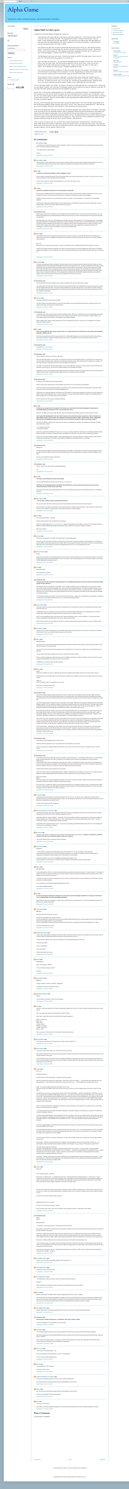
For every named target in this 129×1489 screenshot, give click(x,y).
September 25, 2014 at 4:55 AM (44, 207)
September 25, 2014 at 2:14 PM (44, 973)
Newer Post (37, 1459)
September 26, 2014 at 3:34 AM (44, 1371)
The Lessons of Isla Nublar (119, 52)
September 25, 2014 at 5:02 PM (44, 1271)
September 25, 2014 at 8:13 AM (44, 440)
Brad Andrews (40, 1048)
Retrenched (39, 795)
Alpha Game (23, 10)
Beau (37, 1401)
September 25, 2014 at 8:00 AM (44, 401)
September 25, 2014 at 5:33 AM (44, 257)
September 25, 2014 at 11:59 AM (44, 841)
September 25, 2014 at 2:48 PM (44, 988)
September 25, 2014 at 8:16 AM (44, 471)
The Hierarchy (116, 28)
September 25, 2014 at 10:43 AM (44, 750)
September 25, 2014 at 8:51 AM (44, 546)
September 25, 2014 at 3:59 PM (44, 1064)
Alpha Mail (40, 134)
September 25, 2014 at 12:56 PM (44, 904)
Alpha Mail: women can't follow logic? (18, 69)
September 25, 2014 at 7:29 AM (44, 307)
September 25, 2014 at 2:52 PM (44, 1001)
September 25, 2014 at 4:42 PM (44, 1253)
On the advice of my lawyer (16, 63)
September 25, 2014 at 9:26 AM (44, 634)
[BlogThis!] (52, 132)
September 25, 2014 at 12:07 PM (44, 862)
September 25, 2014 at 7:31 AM (44, 324)
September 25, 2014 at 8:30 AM (44, 531)
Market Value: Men (117, 32)
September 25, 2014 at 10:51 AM (44, 790)
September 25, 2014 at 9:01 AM (44, 574)
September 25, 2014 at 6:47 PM (44, 1303)
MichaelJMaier (40, 143)
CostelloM (38, 262)
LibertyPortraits (40, 551)
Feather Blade (39, 605)
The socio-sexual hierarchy (16, 60)
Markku (38, 1292)
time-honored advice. (47, 347)
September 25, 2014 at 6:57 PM (44, 1312)
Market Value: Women (118, 34)
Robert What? (39, 160)
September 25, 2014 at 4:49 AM (44, 183)
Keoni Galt (116, 60)
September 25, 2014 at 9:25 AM (44, 623)
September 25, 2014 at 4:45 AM (44, 166)
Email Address (11, 48)
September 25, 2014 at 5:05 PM (44, 1287)
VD (36, 171)
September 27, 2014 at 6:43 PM (44, 1409)
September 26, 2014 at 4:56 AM (44, 1384)
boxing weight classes (57, 524)
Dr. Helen (115, 64)
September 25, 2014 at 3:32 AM (44, 155)
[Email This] (50, 132)
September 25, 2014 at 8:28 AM (44, 510)
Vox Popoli (116, 41)
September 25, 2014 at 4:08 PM (44, 1161)
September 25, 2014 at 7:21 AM (44, 293)
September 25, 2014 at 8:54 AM (44, 562)
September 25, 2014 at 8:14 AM (44, 459)
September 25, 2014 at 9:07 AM (44, 600)
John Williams (39, 628)
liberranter (39, 832)
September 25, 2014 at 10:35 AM (44, 733)
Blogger (84, 1477)
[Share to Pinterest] (57, 132)
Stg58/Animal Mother (41, 932)
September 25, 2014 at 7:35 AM (44, 340)
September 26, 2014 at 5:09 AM (44, 1396)
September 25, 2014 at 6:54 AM (44, 275)
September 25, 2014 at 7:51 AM (44, 349)
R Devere (38, 298)
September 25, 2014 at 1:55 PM (44, 954)
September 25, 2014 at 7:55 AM (44, 374)
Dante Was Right (117, 62)
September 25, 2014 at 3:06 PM (44, 1034)
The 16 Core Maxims (118, 30)
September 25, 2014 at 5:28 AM (44, 228)
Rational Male (117, 51)
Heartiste (115, 70)
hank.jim (38, 536)
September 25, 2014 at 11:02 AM (44, 805)
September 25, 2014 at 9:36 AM (44, 664)
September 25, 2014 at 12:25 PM (44, 888)
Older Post (102, 1459)
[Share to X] (54, 132)
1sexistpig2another (41, 1258)
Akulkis (38, 1069)
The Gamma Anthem (14, 80)
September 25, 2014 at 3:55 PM (44, 1043)
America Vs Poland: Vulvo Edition (121, 71)
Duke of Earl (39, 1348)
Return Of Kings (117, 74)
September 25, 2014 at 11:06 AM (44, 827)
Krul (37, 329)
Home (70, 1459)
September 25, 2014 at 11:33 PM (44, 1343)
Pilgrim (38, 233)
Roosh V (115, 55)
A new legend (116, 43)
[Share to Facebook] (56, 132)
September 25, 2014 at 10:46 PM (44, 1324)
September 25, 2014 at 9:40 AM (44, 687)
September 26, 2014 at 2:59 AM (44, 1359)
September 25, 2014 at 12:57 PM (44, 927)
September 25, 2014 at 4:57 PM (44, 1262)
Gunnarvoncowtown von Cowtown (45, 810)
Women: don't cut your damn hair (17, 66)
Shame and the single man (16, 72)
